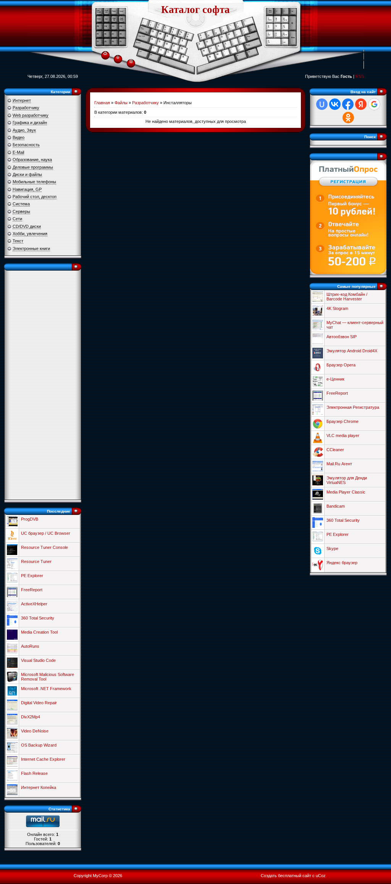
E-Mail (18, 152)
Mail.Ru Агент (339, 463)
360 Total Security (37, 618)
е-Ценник (335, 379)
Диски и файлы (27, 174)
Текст (18, 241)
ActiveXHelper (34, 604)
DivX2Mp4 (30, 717)
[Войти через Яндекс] (361, 104)
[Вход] (117, 57)
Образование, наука (32, 159)
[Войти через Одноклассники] (348, 117)
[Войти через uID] (322, 104)
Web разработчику (30, 115)
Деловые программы (33, 167)
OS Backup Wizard (39, 745)
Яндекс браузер (341, 562)
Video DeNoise (34, 731)
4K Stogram (337, 308)
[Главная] (105, 52)
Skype (332, 548)
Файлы (121, 102)
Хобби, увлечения (30, 233)
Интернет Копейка (38, 787)
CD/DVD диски (27, 226)
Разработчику (26, 107)
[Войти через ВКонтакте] (335, 104)
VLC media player (342, 435)
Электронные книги (31, 248)
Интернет (22, 100)
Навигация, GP (27, 189)
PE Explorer (32, 575)
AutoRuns (30, 646)
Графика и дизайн (30, 122)
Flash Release (34, 773)
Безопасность (26, 144)
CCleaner (335, 449)
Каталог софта (195, 9)
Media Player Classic (345, 492)
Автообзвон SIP (341, 336)
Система (21, 204)
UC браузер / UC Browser (45, 533)
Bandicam (335, 506)
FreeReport (31, 589)
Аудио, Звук (24, 130)
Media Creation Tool (39, 632)
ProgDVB (29, 519)
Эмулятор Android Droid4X (351, 350)
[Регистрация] (130, 60)
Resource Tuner (36, 561)
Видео (18, 137)
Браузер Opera (340, 365)
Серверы (21, 211)
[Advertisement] (43, 385)
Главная (102, 102)
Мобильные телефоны (34, 181)
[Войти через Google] (374, 104)
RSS (359, 76)
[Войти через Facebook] (348, 104)
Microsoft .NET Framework (46, 688)
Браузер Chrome (342, 421)
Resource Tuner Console (44, 547)
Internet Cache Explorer (43, 759)
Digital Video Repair (39, 702)
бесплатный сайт (294, 875)
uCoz (321, 875)
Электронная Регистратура (352, 407)
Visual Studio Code (38, 660)
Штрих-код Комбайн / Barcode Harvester (346, 296)
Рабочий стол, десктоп (35, 196)
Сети (17, 218)
